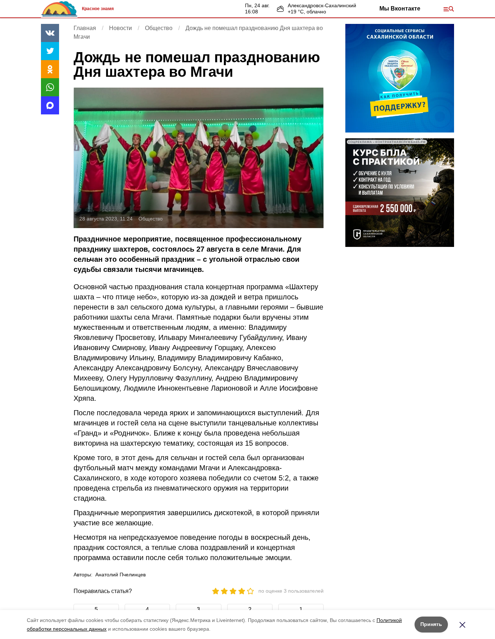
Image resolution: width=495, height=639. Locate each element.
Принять (431, 624)
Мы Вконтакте (399, 8)
